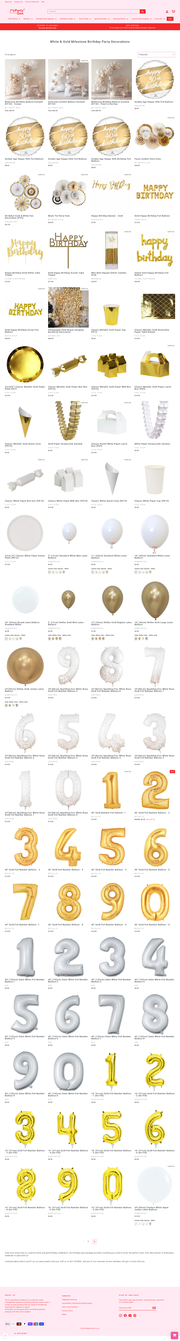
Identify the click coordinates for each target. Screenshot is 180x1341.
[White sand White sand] (60, 572)
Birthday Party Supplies (45, 19)
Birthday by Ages (66, 19)
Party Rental (13, 19)
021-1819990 (75, 1261)
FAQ (42, 2)
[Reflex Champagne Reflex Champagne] (60, 638)
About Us (8, 2)
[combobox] (97, 11)
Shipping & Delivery (69, 1299)
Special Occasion (101, 19)
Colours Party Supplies (141, 19)
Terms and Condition (70, 1307)
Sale (170, 19)
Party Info (159, 19)
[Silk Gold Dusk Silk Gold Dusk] (53, 638)
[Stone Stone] (63, 572)
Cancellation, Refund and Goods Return (77, 1303)
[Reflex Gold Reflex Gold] (49, 638)
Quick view (25, 97)
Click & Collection (32, 2)
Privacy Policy (67, 1311)
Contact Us (18, 2)
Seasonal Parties (119, 19)
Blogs (64, 1314)
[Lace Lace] (56, 572)
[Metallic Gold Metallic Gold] (56, 638)
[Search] (143, 11)
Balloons (27, 19)
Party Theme (84, 19)
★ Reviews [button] (20, 1333)
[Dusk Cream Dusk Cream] (53, 572)
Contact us (66, 1296)
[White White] (49, 572)
